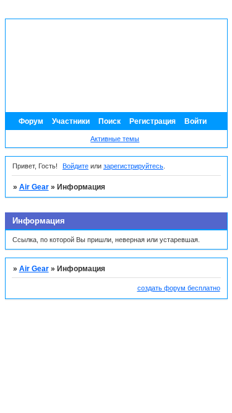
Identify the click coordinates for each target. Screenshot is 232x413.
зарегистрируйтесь (133, 166)
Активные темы (114, 138)
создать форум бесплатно (178, 288)
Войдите (75, 166)
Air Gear (34, 187)
